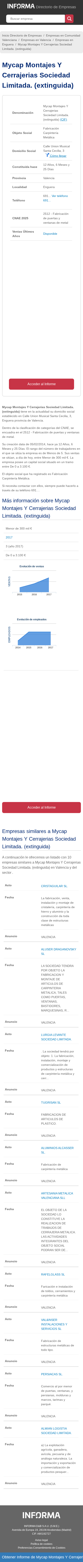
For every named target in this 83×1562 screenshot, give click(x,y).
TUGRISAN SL (51, 1102)
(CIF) (63, 119)
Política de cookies (41, 1543)
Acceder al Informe (41, 384)
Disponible (50, 233)
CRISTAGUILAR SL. (54, 886)
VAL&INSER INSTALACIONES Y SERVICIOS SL (54, 1324)
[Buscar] (69, 18)
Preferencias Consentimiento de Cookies (41, 1547)
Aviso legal (41, 1540)
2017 (9, 537)
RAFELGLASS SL (53, 1274)
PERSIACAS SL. (52, 1374)
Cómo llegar (57, 155)
